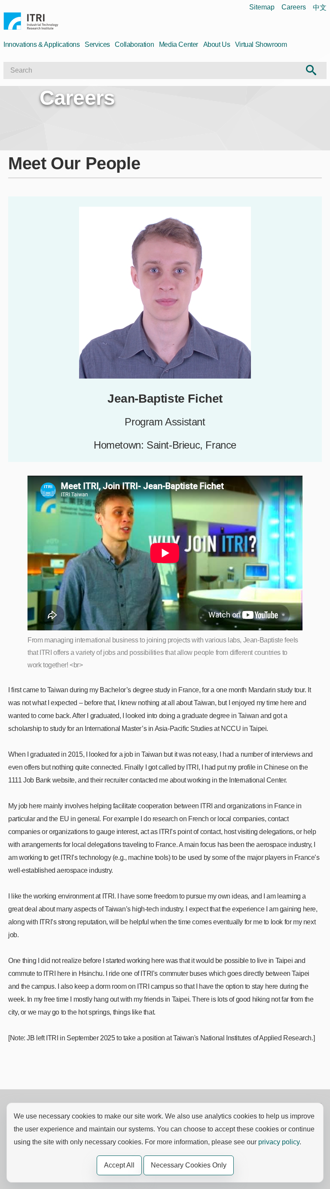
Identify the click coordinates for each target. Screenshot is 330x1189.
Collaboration (134, 44)
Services (97, 44)
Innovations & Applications (41, 44)
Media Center (178, 44)
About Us (216, 44)
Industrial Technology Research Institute (30, 22)
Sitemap (262, 7)
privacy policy (278, 1142)
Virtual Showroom (261, 44)
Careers (293, 7)
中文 (320, 7)
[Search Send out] (311, 70)
